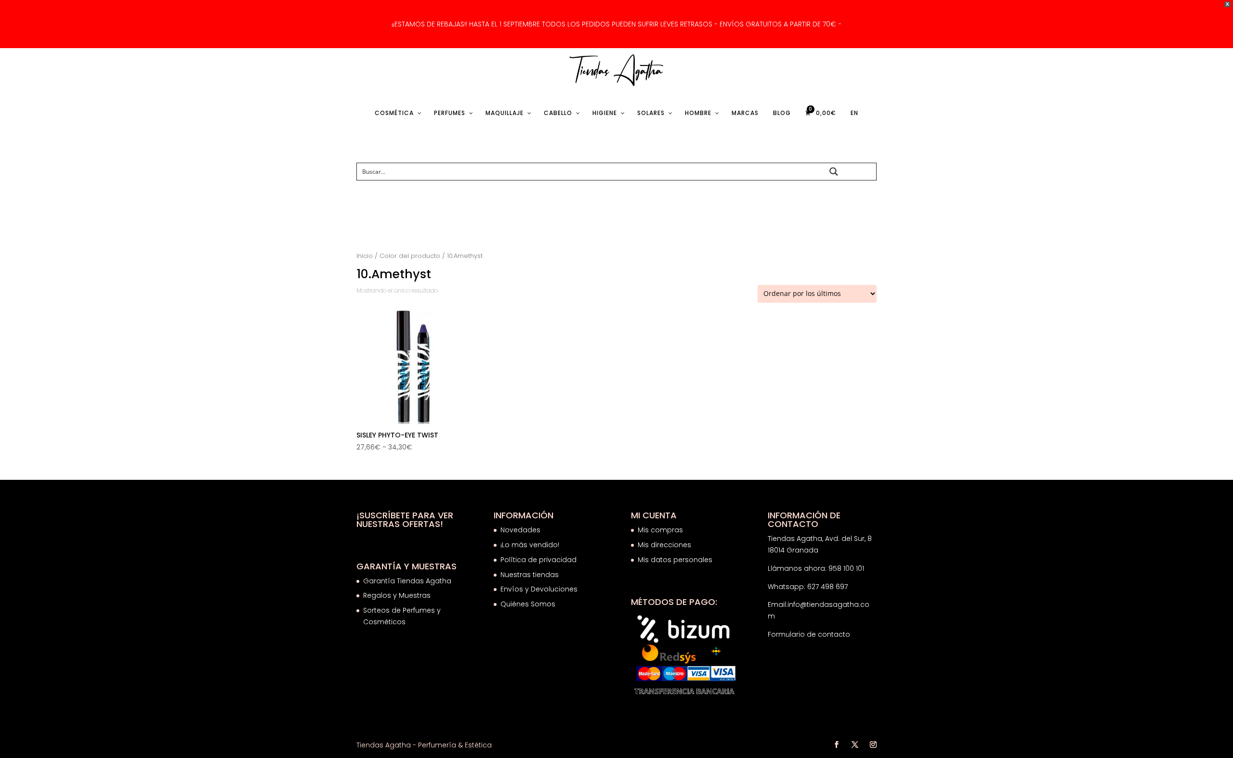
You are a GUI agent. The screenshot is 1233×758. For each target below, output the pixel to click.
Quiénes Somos (527, 604)
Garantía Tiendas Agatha (407, 581)
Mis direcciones (664, 545)
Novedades (520, 530)
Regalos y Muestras (397, 595)
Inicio (364, 255)
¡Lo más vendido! (529, 545)
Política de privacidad (538, 560)
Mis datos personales (675, 560)
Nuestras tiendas (530, 574)
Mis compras (660, 530)
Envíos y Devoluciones (539, 589)
